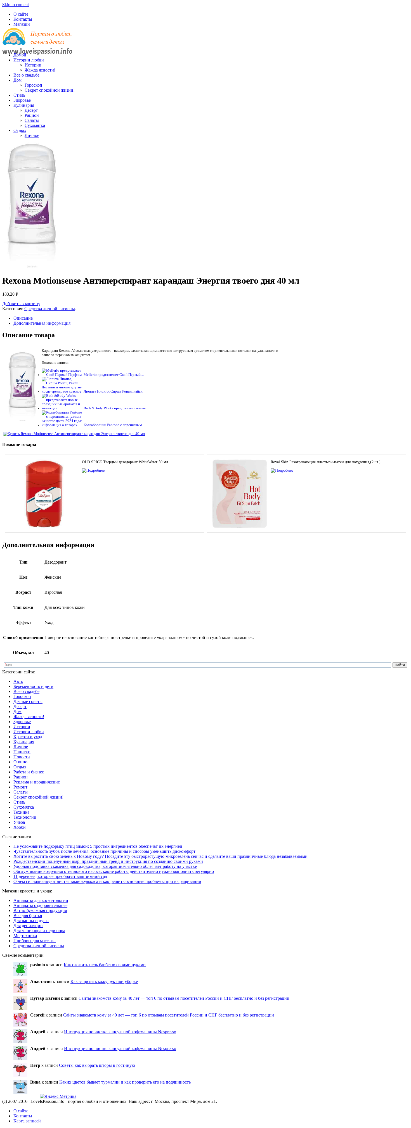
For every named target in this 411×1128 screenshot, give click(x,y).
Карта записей (27, 1120)
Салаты (32, 120)
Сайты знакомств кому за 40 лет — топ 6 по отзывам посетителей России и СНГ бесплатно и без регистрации (184, 998)
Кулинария (23, 105)
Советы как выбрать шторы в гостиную (97, 1065)
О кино (20, 761)
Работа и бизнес (28, 772)
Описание (23, 318)
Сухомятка (35, 125)
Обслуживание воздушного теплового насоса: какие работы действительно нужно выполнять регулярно (113, 871)
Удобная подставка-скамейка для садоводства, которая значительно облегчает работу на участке (105, 866)
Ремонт (20, 787)
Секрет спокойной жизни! (50, 90)
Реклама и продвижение (36, 782)
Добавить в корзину (21, 303)
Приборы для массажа (34, 940)
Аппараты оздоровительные (40, 905)
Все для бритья (27, 915)
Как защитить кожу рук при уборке (104, 981)
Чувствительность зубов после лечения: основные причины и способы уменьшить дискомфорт (104, 851)
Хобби (19, 827)
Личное (32, 135)
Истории (33, 65)
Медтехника (25, 935)
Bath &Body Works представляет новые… (116, 408)
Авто (18, 681)
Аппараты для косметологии (40, 900)
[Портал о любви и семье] (37, 45)
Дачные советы (27, 701)
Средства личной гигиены (49, 308)
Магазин (21, 24)
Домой (19, 55)
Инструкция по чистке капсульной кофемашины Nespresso (120, 1031)
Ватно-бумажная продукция (40, 910)
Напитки (21, 751)
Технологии (24, 817)
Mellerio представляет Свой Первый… (114, 375)
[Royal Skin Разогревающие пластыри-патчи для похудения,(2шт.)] (282, 470)
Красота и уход (27, 736)
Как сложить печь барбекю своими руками (105, 964)
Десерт (31, 110)
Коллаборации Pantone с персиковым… (114, 425)
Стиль (19, 95)
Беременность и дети (33, 686)
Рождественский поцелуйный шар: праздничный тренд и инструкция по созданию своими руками (108, 861)
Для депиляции (28, 925)
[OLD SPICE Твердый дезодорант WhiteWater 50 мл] (93, 470)
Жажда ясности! (40, 70)
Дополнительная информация (41, 323)
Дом (17, 80)
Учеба (19, 822)
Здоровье (22, 100)
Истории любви (28, 60)
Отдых (19, 130)
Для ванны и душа (31, 920)
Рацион (32, 115)
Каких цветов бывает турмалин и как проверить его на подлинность (125, 1082)
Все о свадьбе (26, 75)
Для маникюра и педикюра (39, 930)
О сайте (20, 14)
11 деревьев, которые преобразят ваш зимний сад (60, 876)
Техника (21, 812)
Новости (21, 756)
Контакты (22, 19)
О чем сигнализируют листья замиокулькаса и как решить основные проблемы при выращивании (107, 881)
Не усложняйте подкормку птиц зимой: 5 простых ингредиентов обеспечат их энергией (97, 846)
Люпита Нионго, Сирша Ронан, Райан (113, 391)
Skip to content (15, 4)
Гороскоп (33, 85)
